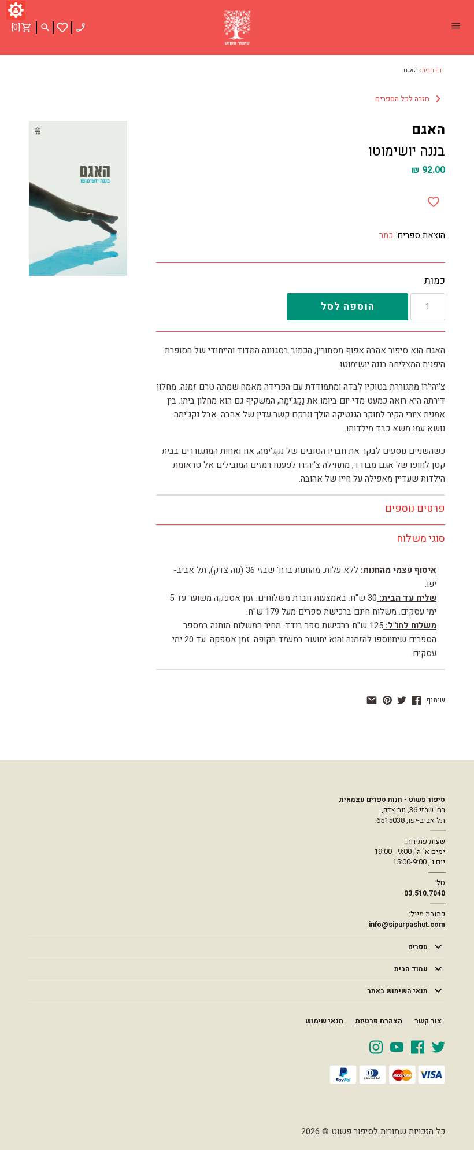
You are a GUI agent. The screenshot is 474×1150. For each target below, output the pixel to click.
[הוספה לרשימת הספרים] (433, 199)
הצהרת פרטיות (379, 1021)
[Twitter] (438, 1046)
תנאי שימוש (324, 1021)
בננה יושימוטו (406, 151)
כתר (386, 235)
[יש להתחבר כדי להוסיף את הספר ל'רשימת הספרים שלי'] (62, 27)
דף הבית (432, 70)
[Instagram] (376, 1046)
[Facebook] (417, 1046)
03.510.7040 (424, 893)
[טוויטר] (401, 700)
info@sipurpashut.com (407, 924)
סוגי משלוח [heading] (421, 538)
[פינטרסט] (387, 700)
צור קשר (428, 1021)
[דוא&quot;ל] (371, 700)
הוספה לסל (348, 306)
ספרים (418, 947)
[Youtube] (396, 1046)
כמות (434, 281)
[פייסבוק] (416, 700)
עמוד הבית (411, 969)
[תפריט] (455, 27)
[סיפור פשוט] (237, 27)
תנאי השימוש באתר (398, 991)
